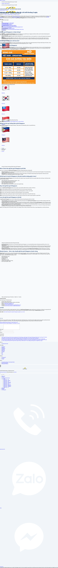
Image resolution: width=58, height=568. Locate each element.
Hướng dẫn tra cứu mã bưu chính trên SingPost (9, 338)
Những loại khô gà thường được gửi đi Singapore (9, 25)
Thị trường (3, 378)
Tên (1, 330)
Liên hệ (15, 372)
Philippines (3, 348)
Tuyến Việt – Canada (6, 380)
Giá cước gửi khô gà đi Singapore (7, 24)
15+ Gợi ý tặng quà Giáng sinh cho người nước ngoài (10, 340)
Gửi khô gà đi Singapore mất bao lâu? (7, 23)
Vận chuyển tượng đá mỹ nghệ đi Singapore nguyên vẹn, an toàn (14, 311)
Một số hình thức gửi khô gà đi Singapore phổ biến (9, 26)
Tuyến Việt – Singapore (7, 386)
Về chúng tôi (4, 357)
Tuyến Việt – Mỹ (6, 383)
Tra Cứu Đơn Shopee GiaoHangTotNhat (8, 362)
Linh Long (17, 14)
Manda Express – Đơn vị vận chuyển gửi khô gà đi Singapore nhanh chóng (13, 29)
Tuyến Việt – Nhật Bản (7, 384)
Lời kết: (4, 30)
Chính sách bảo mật (3, 372)
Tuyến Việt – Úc (6, 387)
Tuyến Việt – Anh (6, 379)
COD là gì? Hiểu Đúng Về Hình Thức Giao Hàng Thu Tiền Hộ (11, 337)
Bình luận (1, 329)
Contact (3, 358)
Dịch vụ (3, 377)
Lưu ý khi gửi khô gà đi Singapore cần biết (8, 28)
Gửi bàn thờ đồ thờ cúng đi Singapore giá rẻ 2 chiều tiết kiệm (14, 121)
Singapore (3, 346)
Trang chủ (3, 376)
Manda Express (2, 10)
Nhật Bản (3, 350)
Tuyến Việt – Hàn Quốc (7, 382)
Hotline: (5, 3)
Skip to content (2, 0)
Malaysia (3, 347)
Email (1, 332)
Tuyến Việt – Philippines (7, 385)
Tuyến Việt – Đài (6, 381)
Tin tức (7, 10)
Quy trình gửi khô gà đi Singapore (7, 27)
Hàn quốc (3, 349)
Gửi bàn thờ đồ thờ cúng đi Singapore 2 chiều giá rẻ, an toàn (10, 323)
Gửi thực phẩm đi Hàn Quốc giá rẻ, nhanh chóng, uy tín (9, 322)
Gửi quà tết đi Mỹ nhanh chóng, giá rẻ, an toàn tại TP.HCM (11, 339)
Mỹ (2, 352)
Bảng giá (3, 388)
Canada (3, 351)
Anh (2, 354)
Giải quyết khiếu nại (5, 363)
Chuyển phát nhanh (5, 343)
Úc (2, 353)
